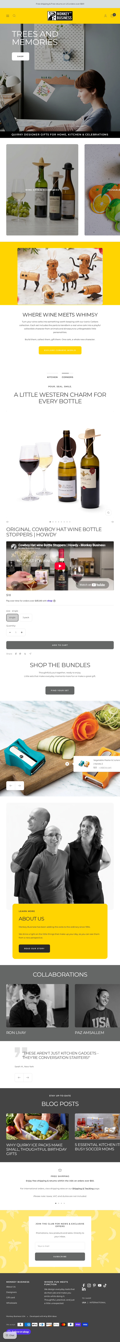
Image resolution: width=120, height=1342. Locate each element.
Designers (11, 1292)
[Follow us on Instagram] (89, 1285)
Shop (20, 56)
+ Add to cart (105, 767)
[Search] (14, 15)
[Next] (112, 522)
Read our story (34, 948)
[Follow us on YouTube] (99, 1285)
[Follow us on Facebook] (83, 1285)
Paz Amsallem (89, 1032)
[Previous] (7, 522)
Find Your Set (60, 690)
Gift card (10, 1297)
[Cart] (112, 15)
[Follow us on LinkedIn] (83, 1289)
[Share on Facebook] (16, 654)
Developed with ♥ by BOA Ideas (43, 1316)
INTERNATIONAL (98, 1302)
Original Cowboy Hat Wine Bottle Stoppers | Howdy (54, 532)
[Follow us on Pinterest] (94, 1285)
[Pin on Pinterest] (20, 654)
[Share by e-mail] (30, 654)
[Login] (105, 15)
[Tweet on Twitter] (25, 654)
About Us (10, 1286)
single (12, 617)
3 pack (26, 617)
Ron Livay (16, 1032)
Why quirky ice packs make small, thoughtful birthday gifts (36, 1149)
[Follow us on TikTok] (105, 1285)
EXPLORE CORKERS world (60, 350)
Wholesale (11, 1303)
